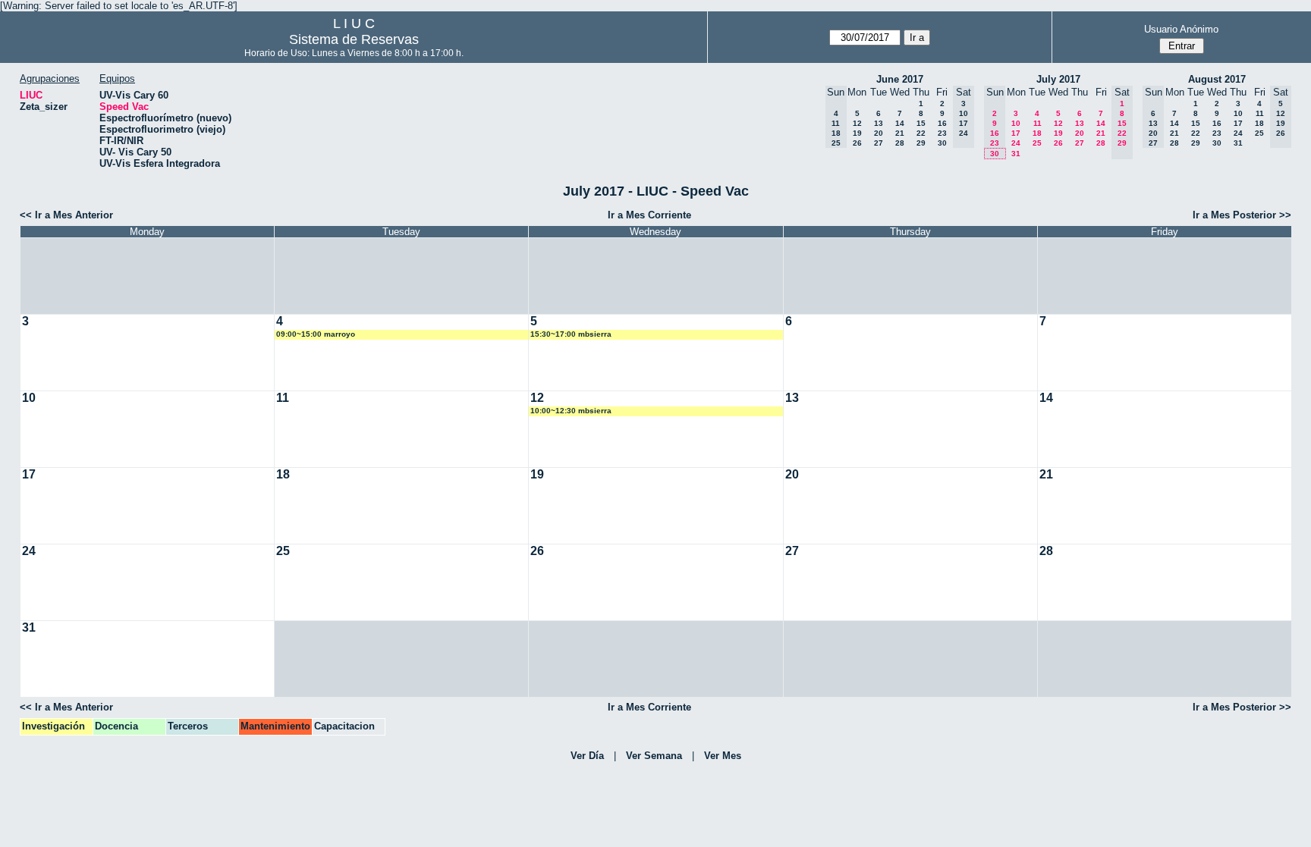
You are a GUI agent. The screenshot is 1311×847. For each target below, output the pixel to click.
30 (942, 143)
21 (899, 133)
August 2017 (1217, 79)
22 (921, 133)
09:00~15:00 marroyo (315, 334)
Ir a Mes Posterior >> (1242, 215)
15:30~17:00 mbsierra (570, 334)
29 (921, 143)
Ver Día (587, 755)
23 (942, 133)
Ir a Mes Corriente (649, 215)
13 (878, 123)
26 (857, 143)
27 (878, 143)
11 (1037, 123)
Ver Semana (654, 755)
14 (899, 123)
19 (857, 133)
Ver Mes (722, 755)
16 (942, 123)
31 (1015, 153)
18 (1037, 133)
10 (1015, 123)
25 (1037, 143)
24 (1015, 143)
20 (878, 133)
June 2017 (899, 79)
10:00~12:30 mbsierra (570, 410)
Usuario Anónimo (1181, 29)
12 (857, 123)
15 (921, 123)
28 (899, 143)
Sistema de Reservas (354, 39)
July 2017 (1058, 79)
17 (1015, 133)
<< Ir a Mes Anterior (66, 215)
